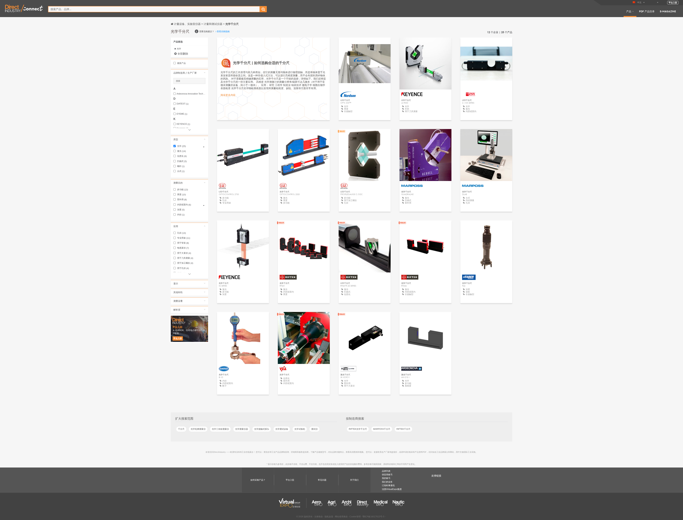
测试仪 (314, 429)
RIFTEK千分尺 (403, 429)
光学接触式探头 (261, 429)
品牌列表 (386, 471)
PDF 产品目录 (647, 11)
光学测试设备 (281, 429)
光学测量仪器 (241, 429)
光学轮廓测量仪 (198, 429)
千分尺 (181, 429)
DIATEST (183, 104)
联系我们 (364, 43)
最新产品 (181, 63)
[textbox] (154, 9)
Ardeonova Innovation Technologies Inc (191, 94)
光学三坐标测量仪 (220, 429)
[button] (189, 72)
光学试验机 (299, 429)
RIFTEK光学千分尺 (358, 429)
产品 (628, 11)
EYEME (182, 114)
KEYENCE (183, 124)
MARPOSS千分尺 (381, 429)
